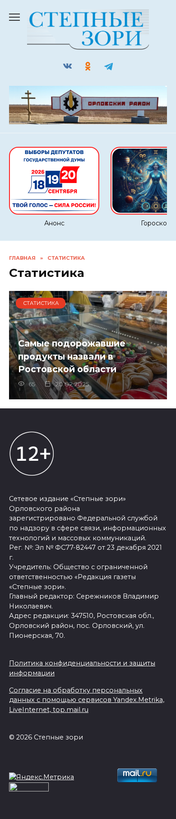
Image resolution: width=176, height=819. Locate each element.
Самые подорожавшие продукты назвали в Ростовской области (71, 356)
